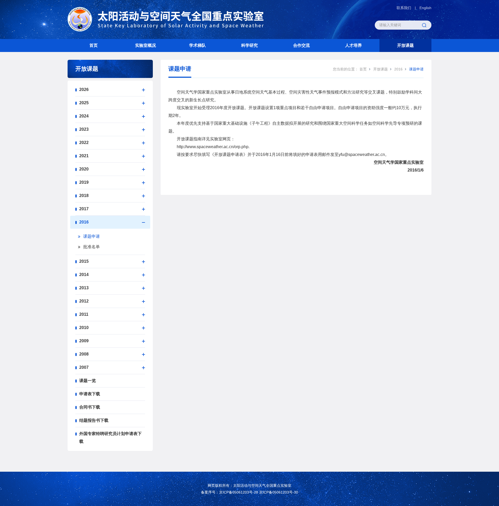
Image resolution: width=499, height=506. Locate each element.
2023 (84, 129)
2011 (83, 314)
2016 (84, 222)
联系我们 (404, 8)
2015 (84, 261)
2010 (84, 327)
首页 (93, 45)
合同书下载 (89, 407)
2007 (84, 367)
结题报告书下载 (93, 420)
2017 (84, 209)
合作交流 (301, 45)
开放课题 (405, 45)
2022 (84, 142)
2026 (84, 89)
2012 (84, 301)
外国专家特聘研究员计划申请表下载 (110, 437)
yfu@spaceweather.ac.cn (362, 154)
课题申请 (91, 236)
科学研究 (249, 45)
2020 (84, 169)
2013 (84, 288)
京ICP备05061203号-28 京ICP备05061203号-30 (258, 492)
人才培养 (353, 45)
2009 (84, 341)
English (425, 8)
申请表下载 (89, 394)
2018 (84, 195)
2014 (84, 274)
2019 (84, 182)
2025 (84, 103)
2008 (84, 354)
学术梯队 (197, 45)
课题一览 (87, 380)
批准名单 (91, 247)
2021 (84, 156)
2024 (84, 116)
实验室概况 (145, 45)
